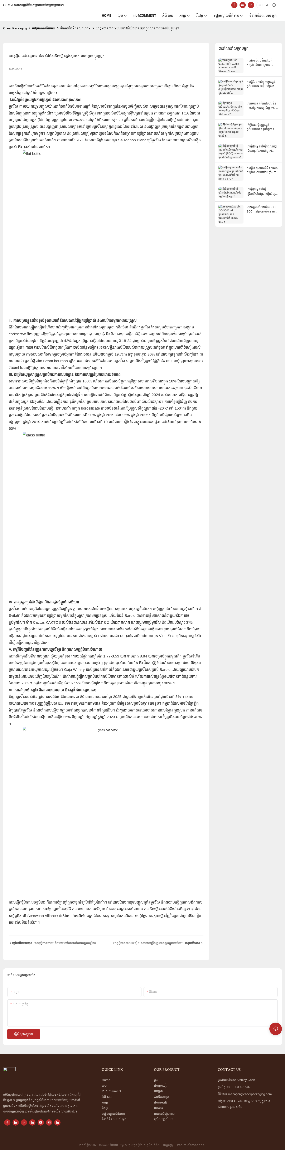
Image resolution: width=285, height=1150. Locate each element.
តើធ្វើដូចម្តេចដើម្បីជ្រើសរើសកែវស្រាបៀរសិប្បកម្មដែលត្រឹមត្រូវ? (261, 191)
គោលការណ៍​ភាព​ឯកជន (191, 1145)
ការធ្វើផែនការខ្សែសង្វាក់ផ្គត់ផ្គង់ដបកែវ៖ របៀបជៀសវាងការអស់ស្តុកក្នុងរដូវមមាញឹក (261, 84)
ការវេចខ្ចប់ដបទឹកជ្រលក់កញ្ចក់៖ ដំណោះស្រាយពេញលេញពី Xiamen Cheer (259, 63)
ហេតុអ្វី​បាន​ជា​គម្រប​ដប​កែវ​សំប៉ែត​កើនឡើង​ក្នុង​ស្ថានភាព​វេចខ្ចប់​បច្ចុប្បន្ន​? (137, 28)
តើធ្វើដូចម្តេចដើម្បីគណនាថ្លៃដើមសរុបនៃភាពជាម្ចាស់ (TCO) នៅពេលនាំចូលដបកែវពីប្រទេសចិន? (262, 149)
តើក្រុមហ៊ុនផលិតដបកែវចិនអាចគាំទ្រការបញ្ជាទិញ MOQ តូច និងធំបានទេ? (262, 106)
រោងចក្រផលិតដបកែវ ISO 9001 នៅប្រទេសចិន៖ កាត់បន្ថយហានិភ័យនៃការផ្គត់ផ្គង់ (262, 209)
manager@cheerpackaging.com (250, 1094)
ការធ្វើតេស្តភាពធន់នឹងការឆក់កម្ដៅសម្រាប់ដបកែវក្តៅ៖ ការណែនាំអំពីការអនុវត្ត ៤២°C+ (262, 170)
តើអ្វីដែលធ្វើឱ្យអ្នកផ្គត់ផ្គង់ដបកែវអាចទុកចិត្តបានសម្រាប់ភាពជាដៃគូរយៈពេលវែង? (261, 127)
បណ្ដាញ (168, 1145)
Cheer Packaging (15, 28)
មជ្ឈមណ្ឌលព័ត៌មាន (43, 28)
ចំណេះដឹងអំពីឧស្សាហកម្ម (75, 28)
